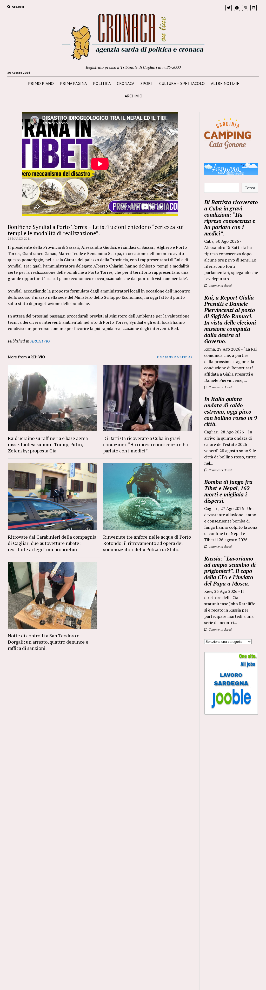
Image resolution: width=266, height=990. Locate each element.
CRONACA (125, 83)
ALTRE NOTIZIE (225, 83)
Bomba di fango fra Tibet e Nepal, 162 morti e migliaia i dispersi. (228, 491)
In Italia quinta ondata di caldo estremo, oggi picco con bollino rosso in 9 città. (230, 411)
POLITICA (102, 83)
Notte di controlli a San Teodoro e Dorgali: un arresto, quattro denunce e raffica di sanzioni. (48, 641)
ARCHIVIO (133, 95)
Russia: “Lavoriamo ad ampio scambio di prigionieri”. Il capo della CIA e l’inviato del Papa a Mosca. (230, 571)
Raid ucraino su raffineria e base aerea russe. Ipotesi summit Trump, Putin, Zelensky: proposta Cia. (48, 444)
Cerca (249, 188)
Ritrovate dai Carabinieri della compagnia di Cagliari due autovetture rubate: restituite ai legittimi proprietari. (52, 543)
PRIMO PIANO (41, 83)
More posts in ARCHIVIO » (174, 357)
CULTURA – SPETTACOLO (182, 83)
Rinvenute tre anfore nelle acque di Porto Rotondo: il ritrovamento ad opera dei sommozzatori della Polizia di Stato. (147, 543)
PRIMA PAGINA (73, 83)
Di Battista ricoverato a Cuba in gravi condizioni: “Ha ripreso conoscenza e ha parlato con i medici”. (145, 444)
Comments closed (219, 286)
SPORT (147, 83)
